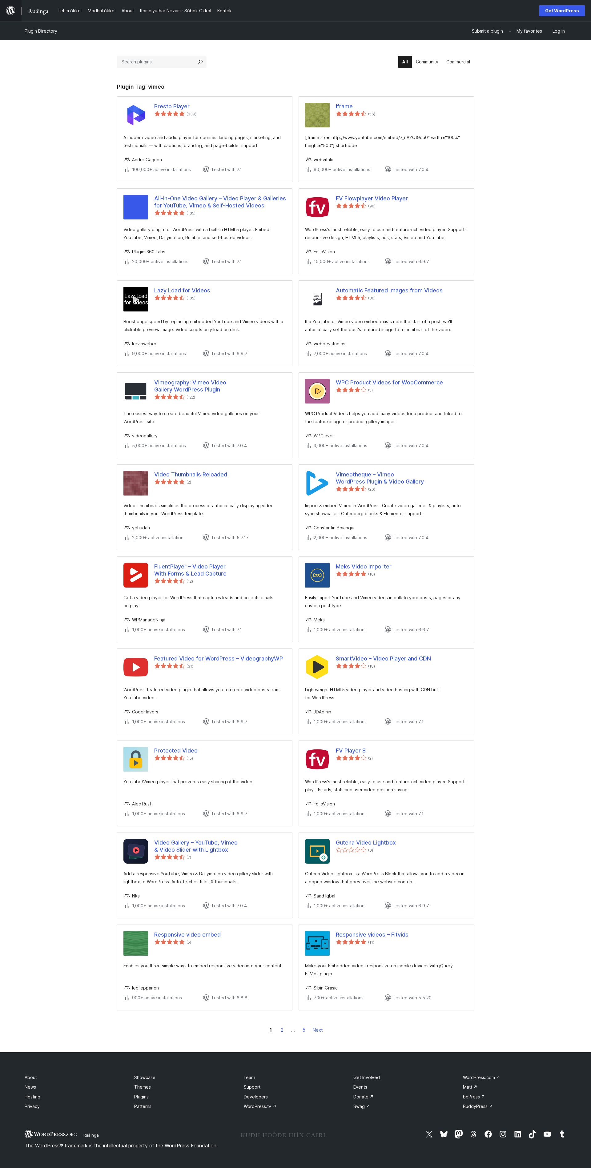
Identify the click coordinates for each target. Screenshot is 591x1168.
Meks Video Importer (364, 566)
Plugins (141, 1096)
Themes (142, 1087)
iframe (344, 106)
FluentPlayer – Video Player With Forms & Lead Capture (190, 570)
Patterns (142, 1106)
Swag (361, 1106)
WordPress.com (481, 1077)
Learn (249, 1077)
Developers (256, 1096)
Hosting (32, 1096)
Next (318, 1030)
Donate (363, 1096)
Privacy (32, 1106)
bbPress (474, 1096)
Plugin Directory (41, 31)
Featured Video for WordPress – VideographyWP (218, 658)
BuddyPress (478, 1106)
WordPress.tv (260, 1106)
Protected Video (176, 750)
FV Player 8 (351, 750)
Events (360, 1087)
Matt (470, 1087)
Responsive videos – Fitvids (372, 934)
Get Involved (366, 1077)
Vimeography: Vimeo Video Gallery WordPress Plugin (190, 386)
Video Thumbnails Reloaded (190, 474)
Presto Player (172, 106)
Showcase (144, 1077)
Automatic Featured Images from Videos (389, 290)
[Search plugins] (200, 62)
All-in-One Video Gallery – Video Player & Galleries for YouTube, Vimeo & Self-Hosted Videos (220, 202)
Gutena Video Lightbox (366, 842)
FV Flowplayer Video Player (372, 198)
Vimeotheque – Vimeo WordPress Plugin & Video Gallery (380, 478)
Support (252, 1087)
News (30, 1087)
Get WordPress (562, 10)
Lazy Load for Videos (182, 290)
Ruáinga (91, 1135)
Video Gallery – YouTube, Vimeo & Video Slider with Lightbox (196, 846)
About (31, 1077)
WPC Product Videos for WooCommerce (389, 382)
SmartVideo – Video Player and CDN (383, 658)
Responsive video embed (187, 934)
